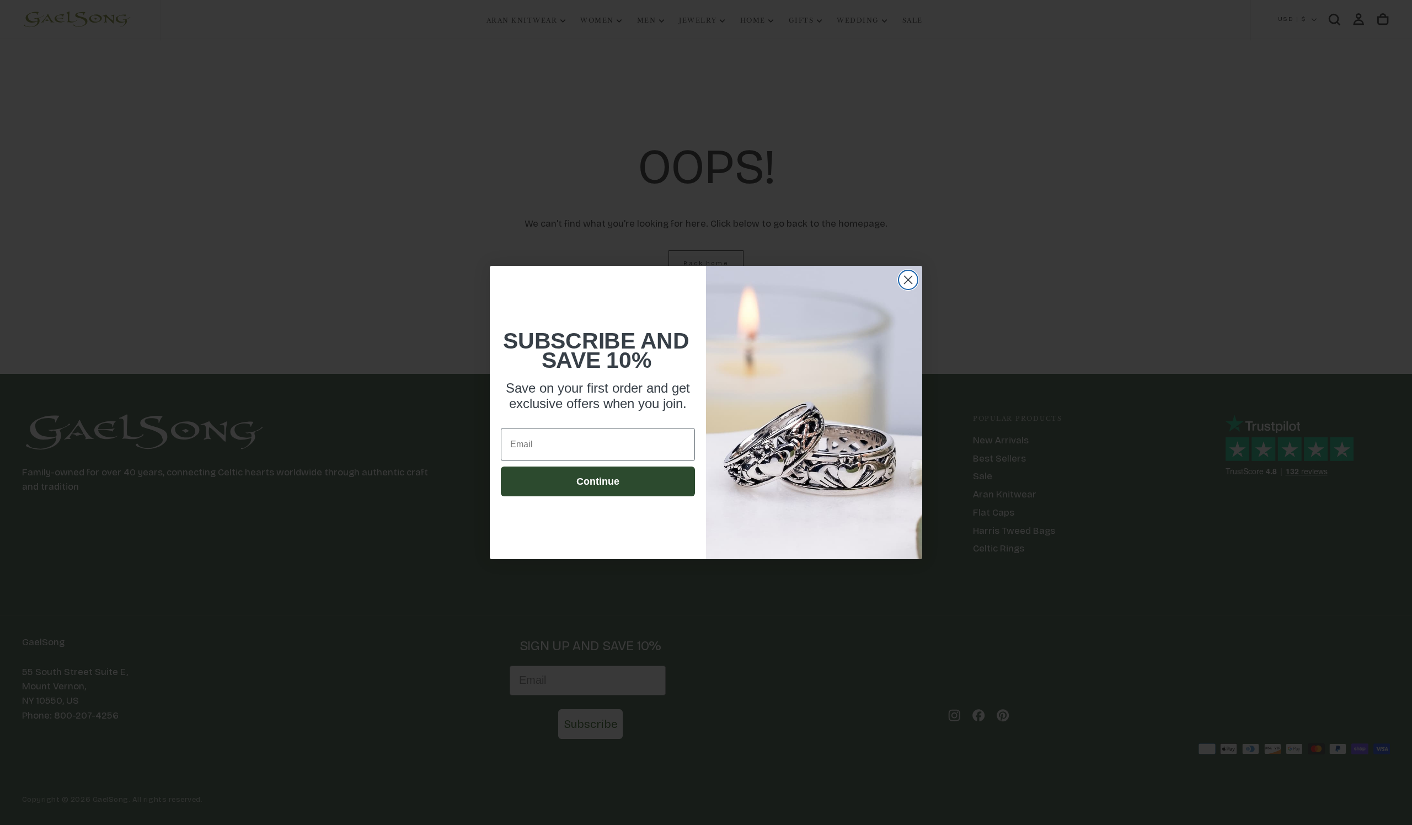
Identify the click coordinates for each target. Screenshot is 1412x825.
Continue (597, 481)
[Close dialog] (908, 280)
